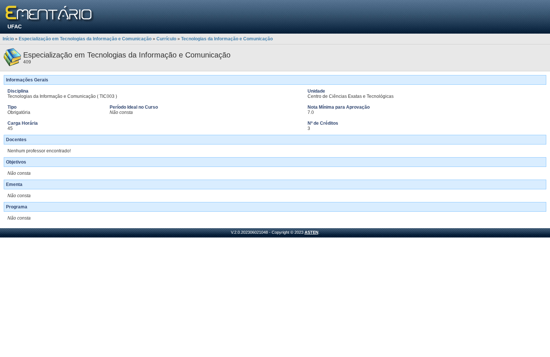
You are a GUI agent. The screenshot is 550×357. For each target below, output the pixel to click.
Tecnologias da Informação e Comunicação (227, 38)
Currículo (166, 38)
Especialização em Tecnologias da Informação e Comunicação (85, 38)
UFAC (14, 27)
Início (8, 38)
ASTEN (311, 232)
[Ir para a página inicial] (50, 14)
